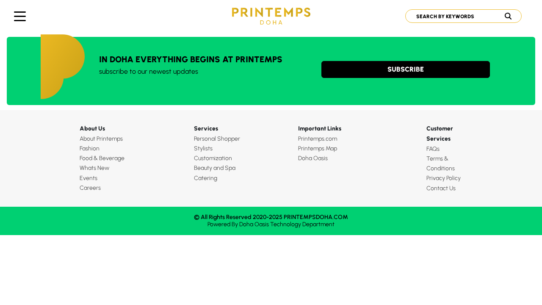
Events (88, 178)
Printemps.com (317, 138)
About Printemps (101, 138)
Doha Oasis (313, 158)
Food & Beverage (102, 158)
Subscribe (405, 69)
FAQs (433, 148)
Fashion (90, 148)
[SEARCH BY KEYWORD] (460, 16)
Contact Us (441, 188)
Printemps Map (317, 148)
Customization (213, 158)
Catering (205, 178)
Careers (90, 187)
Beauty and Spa (214, 168)
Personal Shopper (217, 138)
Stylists (203, 148)
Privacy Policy (443, 178)
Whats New (94, 168)
